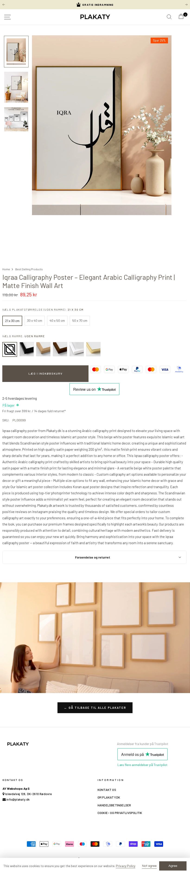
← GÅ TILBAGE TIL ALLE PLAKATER (95, 707)
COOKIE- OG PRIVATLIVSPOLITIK (120, 813)
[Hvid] (77, 349)
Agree (172, 866)
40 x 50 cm (57, 320)
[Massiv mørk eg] (60, 349)
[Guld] (93, 349)
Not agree (149, 866)
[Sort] (26, 349)
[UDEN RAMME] (9, 349)
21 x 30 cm (12, 321)
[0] (181, 17)
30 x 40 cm (34, 320)
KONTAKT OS (107, 790)
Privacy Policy (125, 866)
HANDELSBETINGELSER (114, 805)
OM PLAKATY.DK (109, 797)
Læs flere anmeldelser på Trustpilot (142, 765)
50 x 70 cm (79, 320)
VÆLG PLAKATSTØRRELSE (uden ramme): (43, 309)
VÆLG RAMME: (23, 336)
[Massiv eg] (43, 349)
